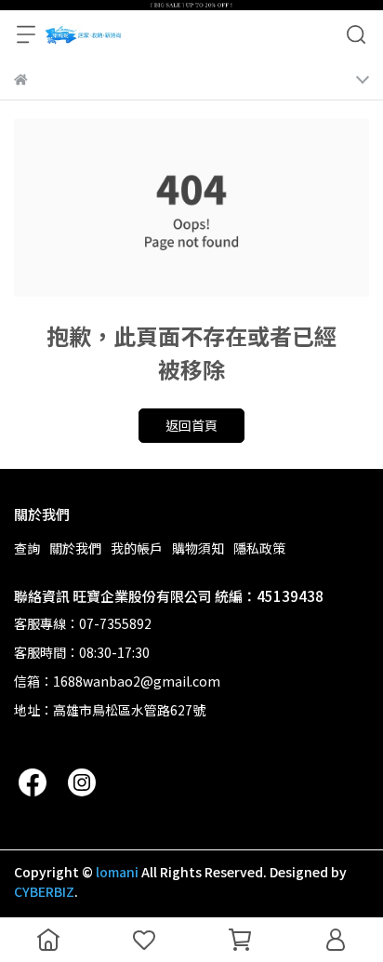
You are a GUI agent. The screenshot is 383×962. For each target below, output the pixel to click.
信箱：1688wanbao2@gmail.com (117, 681)
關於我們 (75, 548)
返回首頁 (191, 425)
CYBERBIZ (44, 891)
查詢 (27, 548)
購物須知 (198, 548)
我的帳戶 (137, 548)
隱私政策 (259, 548)
